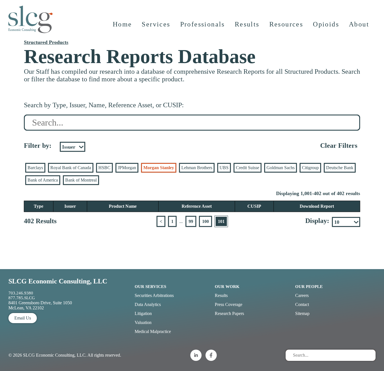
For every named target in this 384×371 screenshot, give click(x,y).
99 (191, 221)
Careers (302, 295)
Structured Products (46, 42)
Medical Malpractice (153, 331)
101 (221, 221)
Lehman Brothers (196, 167)
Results (247, 24)
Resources (286, 24)
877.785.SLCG (21, 298)
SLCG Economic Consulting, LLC (57, 281)
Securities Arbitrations (154, 295)
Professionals (202, 24)
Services (156, 24)
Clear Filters (338, 145)
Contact (302, 304)
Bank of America (43, 180)
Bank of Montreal (81, 180)
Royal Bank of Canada (70, 167)
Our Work (227, 286)
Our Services (150, 286)
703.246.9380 (20, 293)
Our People (309, 286)
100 (205, 221)
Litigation (143, 313)
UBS (224, 167)
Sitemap (302, 313)
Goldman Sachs (280, 167)
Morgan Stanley (158, 167)
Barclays (35, 167)
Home (122, 24)
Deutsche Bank (339, 167)
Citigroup (310, 167)
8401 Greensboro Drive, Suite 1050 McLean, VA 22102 (40, 305)
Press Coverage (228, 304)
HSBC (104, 167)
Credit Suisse (247, 167)
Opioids (326, 24)
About (359, 24)
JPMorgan (127, 167)
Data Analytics (148, 304)
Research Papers (229, 313)
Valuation (143, 322)
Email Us (22, 318)
